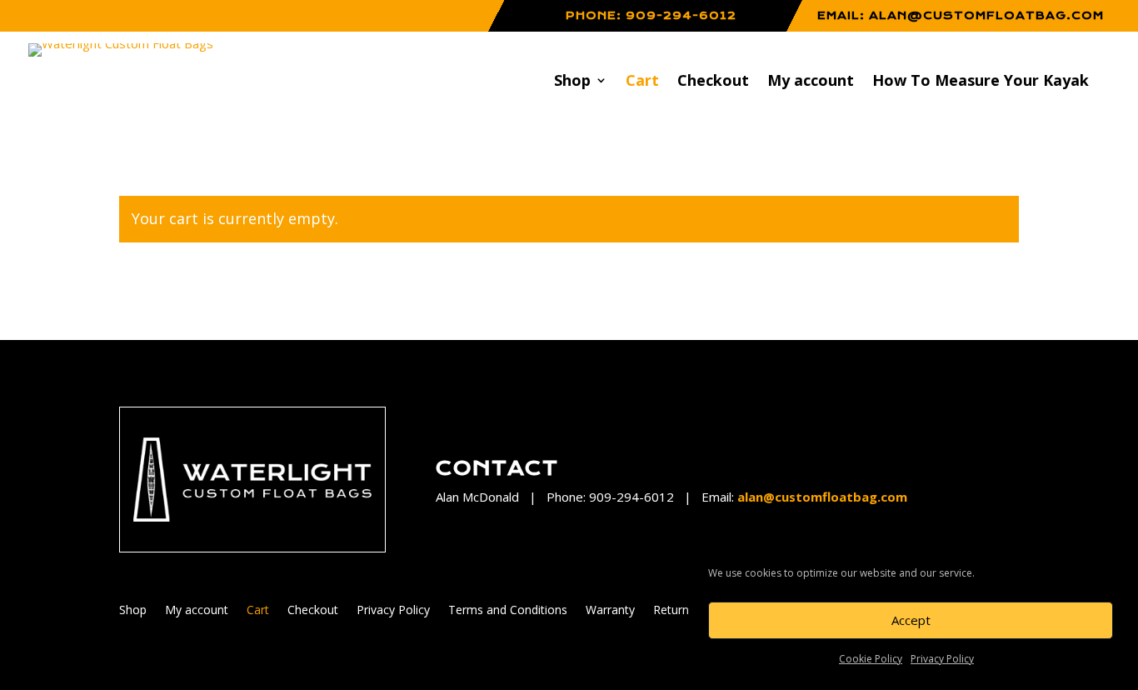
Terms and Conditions (507, 611)
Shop (572, 82)
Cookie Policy (870, 659)
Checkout (713, 82)
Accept (911, 620)
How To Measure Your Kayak (980, 82)
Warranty (610, 611)
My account (810, 82)
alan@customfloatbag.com (986, 15)
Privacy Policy (942, 659)
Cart (642, 82)
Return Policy (688, 611)
